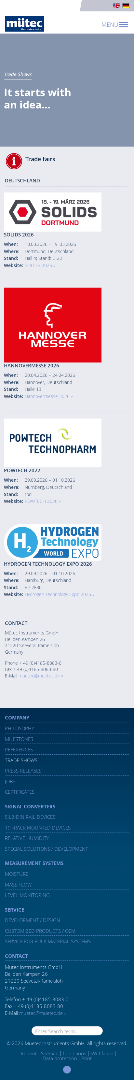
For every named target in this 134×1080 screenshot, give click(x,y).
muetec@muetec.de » (41, 676)
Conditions (74, 1053)
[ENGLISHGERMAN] (67, 5)
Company (17, 717)
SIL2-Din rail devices (30, 817)
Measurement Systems (34, 863)
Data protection (60, 1058)
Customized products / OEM (40, 931)
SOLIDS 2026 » (40, 265)
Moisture (16, 874)
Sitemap (50, 1053)
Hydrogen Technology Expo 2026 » (59, 594)
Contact (16, 956)
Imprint (29, 1053)
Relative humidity (27, 838)
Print (86, 1058)
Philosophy (19, 728)
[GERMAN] (125, 5)
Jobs (10, 781)
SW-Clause (101, 1053)
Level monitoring (27, 895)
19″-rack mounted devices (38, 827)
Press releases (23, 770)
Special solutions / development (46, 849)
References (19, 749)
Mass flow (18, 884)
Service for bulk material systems (48, 941)
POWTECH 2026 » (43, 501)
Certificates (19, 792)
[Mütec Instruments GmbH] (24, 24)
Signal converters (30, 806)
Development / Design (32, 920)
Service (14, 909)
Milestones (19, 739)
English (116, 5)
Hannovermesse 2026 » (49, 396)
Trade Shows (21, 760)
